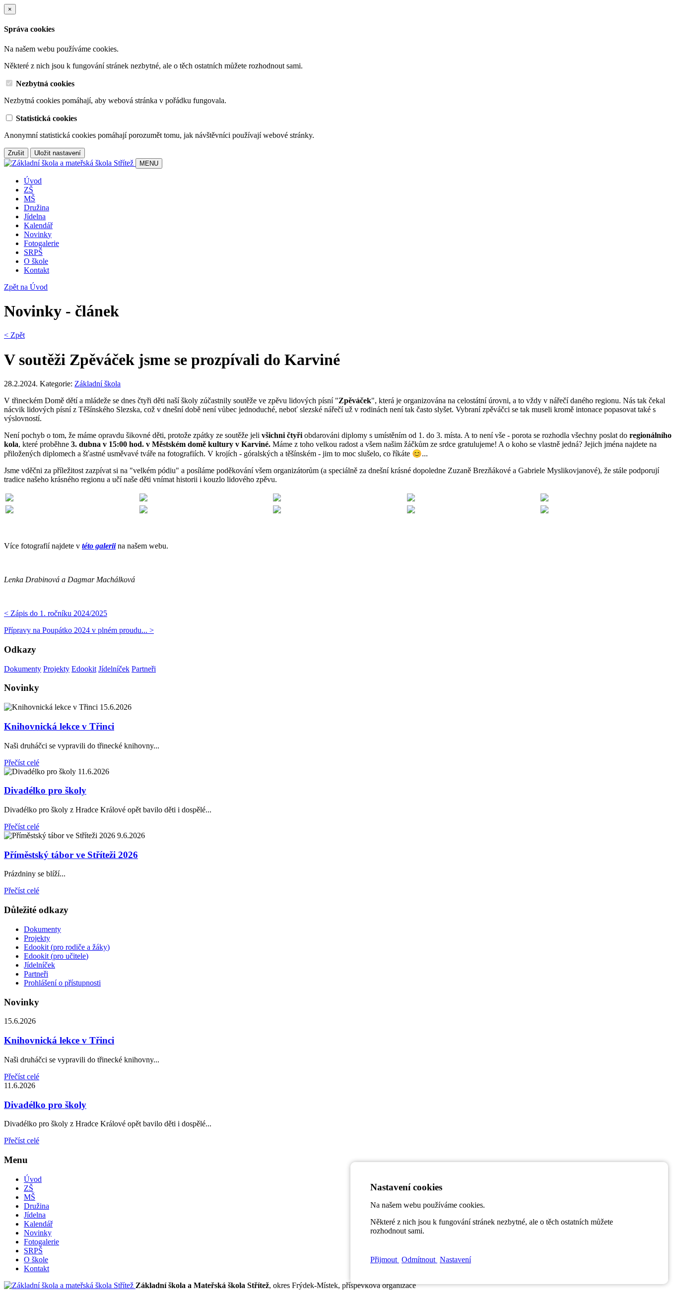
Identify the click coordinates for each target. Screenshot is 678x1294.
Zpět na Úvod (26, 287)
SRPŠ (33, 252)
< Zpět (14, 335)
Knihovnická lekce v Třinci (59, 726)
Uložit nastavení (57, 153)
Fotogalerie (41, 243)
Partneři (144, 669)
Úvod (33, 181)
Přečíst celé (21, 762)
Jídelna (35, 216)
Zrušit (16, 153)
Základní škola (97, 383)
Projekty (56, 669)
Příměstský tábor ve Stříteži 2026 (71, 855)
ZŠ (28, 189)
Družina (36, 207)
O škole (36, 261)
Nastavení (455, 1259)
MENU (148, 163)
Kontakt (36, 270)
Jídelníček (114, 669)
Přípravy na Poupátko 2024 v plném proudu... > (79, 630)
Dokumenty (22, 669)
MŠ (29, 198)
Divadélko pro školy (45, 790)
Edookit (83, 669)
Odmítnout (419, 1259)
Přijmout (384, 1259)
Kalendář (38, 225)
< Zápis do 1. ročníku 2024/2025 (55, 613)
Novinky (38, 234)
